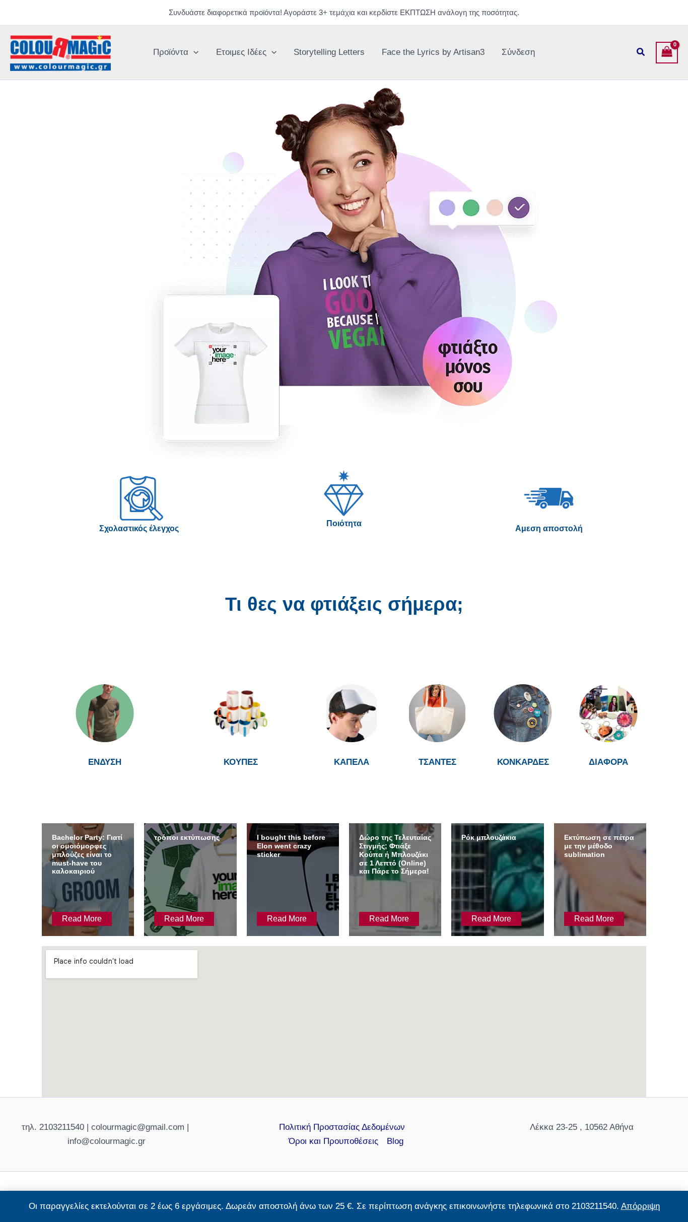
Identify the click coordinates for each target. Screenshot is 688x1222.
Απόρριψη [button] (640, 1206)
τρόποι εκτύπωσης (187, 837)
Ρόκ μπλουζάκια (488, 837)
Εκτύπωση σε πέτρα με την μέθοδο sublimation (599, 845)
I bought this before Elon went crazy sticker (291, 845)
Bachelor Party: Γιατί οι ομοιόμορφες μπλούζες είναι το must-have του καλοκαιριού (87, 854)
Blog (395, 1141)
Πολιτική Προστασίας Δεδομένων (342, 1127)
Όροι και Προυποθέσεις (333, 1141)
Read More (82, 918)
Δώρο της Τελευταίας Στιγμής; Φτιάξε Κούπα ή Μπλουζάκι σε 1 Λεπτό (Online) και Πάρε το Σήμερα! (395, 854)
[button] (193, 52)
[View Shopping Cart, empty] (667, 53)
